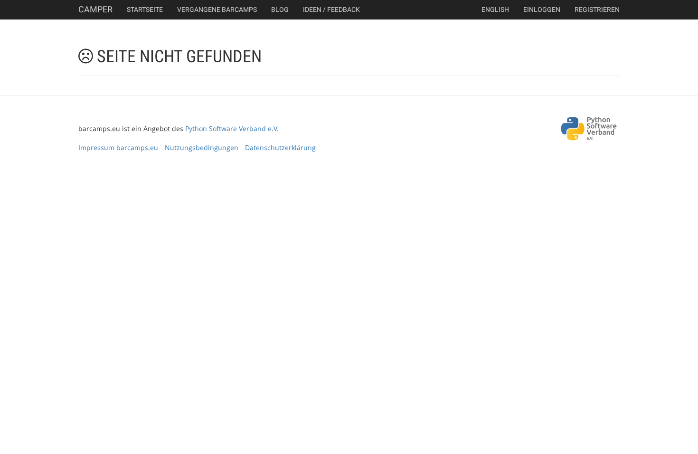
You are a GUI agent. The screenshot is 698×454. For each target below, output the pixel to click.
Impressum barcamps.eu (118, 147)
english (495, 9)
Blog (280, 9)
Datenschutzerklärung (280, 147)
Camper (95, 9)
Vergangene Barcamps (217, 9)
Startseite (145, 9)
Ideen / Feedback (331, 9)
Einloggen (541, 9)
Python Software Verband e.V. (232, 128)
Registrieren (597, 9)
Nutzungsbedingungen (201, 147)
